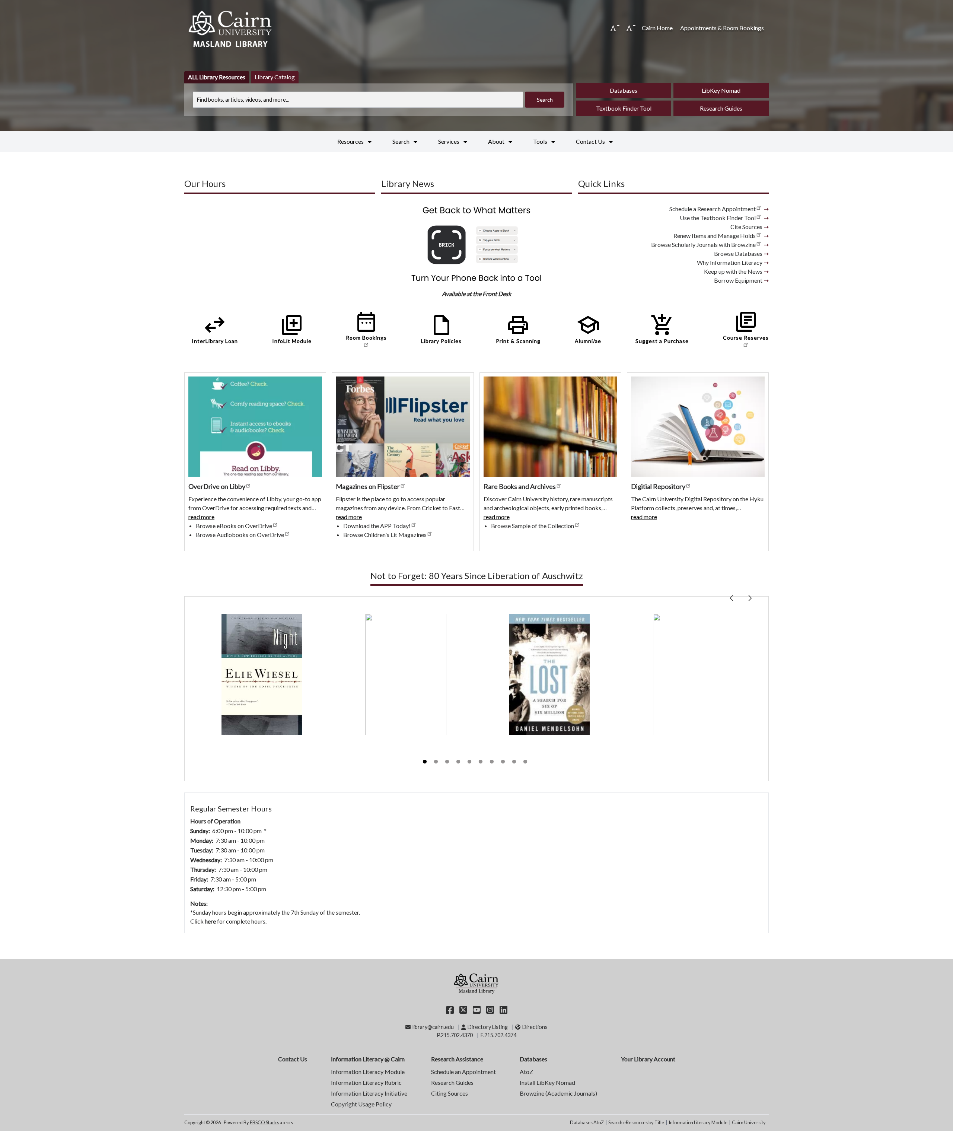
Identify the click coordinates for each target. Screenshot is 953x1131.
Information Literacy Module (368, 1071)
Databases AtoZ (587, 1122)
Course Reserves (746, 325)
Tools (540, 141)
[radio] (216, 77)
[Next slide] (749, 596)
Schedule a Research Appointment (712, 208)
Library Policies (441, 328)
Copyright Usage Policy (361, 1104)
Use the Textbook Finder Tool (718, 217)
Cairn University (749, 1122)
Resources (351, 141)
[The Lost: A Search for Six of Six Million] (549, 674)
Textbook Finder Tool (623, 108)
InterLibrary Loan (215, 328)
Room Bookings (366, 325)
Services (449, 141)
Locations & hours (207, 790)
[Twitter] (463, 1009)
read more (201, 517)
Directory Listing (487, 1027)
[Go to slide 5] (470, 762)
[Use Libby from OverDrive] (255, 425)
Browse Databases (738, 253)
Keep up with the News (733, 271)
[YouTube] (477, 1009)
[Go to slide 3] (447, 762)
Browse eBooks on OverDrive (234, 525)
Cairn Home (657, 27)
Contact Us (591, 141)
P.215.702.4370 (455, 1035)
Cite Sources (746, 226)
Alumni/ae (588, 328)
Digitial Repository (658, 486)
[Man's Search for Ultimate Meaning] (405, 674)
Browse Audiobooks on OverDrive (240, 534)
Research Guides (721, 108)
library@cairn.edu (433, 1027)
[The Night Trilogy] (261, 674)
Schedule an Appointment (463, 1071)
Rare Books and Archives (520, 486)
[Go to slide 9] (514, 762)
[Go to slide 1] (425, 762)
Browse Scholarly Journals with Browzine (703, 244)
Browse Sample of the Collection (532, 525)
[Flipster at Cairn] (402, 425)
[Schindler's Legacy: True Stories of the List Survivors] (693, 674)
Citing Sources (449, 1093)
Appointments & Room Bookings (722, 27)
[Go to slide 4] (459, 762)
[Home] (230, 28)
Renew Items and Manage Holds (714, 235)
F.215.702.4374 (498, 1035)
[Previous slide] (732, 596)
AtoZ (526, 1071)
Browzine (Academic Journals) (558, 1093)
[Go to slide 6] (481, 762)
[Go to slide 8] (503, 762)
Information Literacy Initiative (369, 1093)
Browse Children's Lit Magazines (385, 534)
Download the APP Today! (377, 525)
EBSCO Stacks (264, 1122)
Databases (623, 90)
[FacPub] (550, 425)
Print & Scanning (518, 328)
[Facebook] (450, 1009)
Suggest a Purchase (662, 328)
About (497, 141)
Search (401, 141)
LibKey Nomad (721, 90)
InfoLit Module (292, 328)
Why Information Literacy (729, 262)
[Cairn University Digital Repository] (698, 425)
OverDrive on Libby (216, 486)
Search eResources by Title (636, 1122)
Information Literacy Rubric (366, 1082)
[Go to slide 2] (436, 762)
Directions (535, 1027)
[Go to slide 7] (492, 762)
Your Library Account (648, 1058)
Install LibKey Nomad (547, 1082)
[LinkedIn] (503, 1009)
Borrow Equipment (738, 280)
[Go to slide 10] (526, 762)
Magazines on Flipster (368, 486)
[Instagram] (490, 1009)
